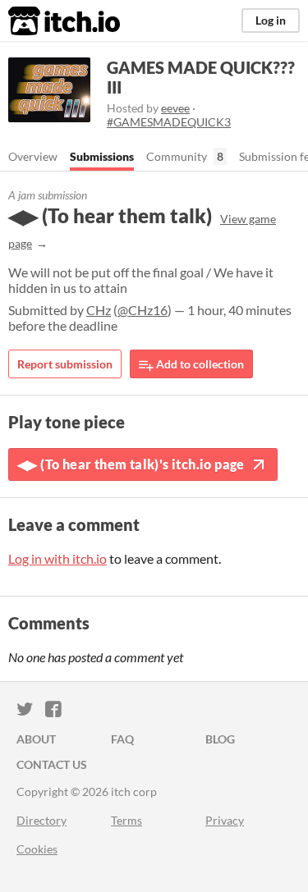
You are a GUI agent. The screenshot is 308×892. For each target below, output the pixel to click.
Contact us (51, 764)
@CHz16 (142, 310)
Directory (41, 820)
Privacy (224, 820)
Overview (32, 156)
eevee (175, 108)
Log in (270, 20)
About (36, 739)
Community (176, 156)
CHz (98, 310)
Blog (220, 739)
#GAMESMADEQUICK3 (169, 122)
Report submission (65, 364)
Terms (126, 820)
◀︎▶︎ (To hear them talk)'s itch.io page (131, 464)
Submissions (102, 156)
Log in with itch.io (57, 558)
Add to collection (199, 364)
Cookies (36, 849)
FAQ (122, 739)
